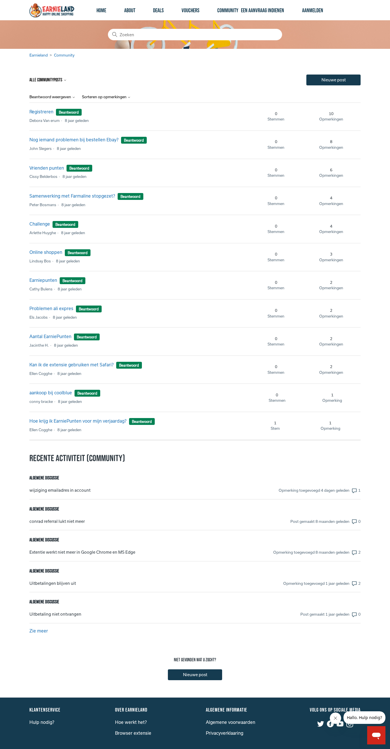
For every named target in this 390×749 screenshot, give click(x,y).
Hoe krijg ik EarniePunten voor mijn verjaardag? (77, 420)
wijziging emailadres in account (60, 490)
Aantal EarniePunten (50, 336)
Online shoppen (46, 252)
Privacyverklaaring (224, 733)
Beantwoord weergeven (50, 97)
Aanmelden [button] (312, 10)
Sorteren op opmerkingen (104, 97)
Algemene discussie (44, 478)
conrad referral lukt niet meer (57, 521)
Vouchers (190, 10)
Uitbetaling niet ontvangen (55, 614)
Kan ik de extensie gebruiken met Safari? (71, 364)
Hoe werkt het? (131, 722)
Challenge (39, 223)
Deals (158, 10)
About (129, 10)
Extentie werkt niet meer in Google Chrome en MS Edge (82, 552)
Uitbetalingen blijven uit (52, 583)
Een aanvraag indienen (262, 10)
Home (101, 10)
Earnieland (38, 55)
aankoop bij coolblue (50, 392)
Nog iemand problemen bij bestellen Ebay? (73, 139)
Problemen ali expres (51, 308)
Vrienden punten (47, 167)
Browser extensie (133, 733)
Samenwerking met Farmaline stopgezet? (72, 195)
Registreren (41, 111)
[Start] (51, 10)
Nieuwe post (333, 79)
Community (227, 10)
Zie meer (38, 630)
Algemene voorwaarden (230, 722)
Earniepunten (43, 280)
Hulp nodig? (41, 722)
